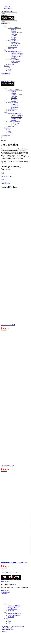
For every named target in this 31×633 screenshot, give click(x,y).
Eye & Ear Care (15, 43)
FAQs (9, 69)
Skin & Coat (14, 37)
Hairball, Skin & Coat (17, 53)
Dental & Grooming (13, 40)
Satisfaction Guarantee (7, 628)
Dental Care (14, 42)
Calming (13, 31)
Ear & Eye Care (15, 61)
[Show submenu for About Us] (10, 128)
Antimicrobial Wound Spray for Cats (14, 562)
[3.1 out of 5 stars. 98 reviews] (15, 328)
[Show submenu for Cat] (7, 112)
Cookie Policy (20, 626)
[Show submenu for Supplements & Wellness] (22, 90)
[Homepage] (7, 19)
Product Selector (5, 73)
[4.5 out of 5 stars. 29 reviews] (15, 469)
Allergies (13, 29)
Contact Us (4, 81)
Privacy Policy (5, 626)
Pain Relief (14, 36)
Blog (9, 67)
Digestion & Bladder (16, 32)
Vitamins (13, 39)
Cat (5, 50)
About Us (6, 66)
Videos (9, 70)
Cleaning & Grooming (14, 59)
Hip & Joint (14, 34)
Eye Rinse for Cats (7, 466)
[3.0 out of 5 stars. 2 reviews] (15, 566)
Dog (5, 26)
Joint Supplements (16, 56)
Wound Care (14, 45)
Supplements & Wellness (14, 28)
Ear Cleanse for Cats (8, 325)
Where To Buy (11, 81)
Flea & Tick (11, 48)
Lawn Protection (12, 47)
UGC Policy (12, 626)
